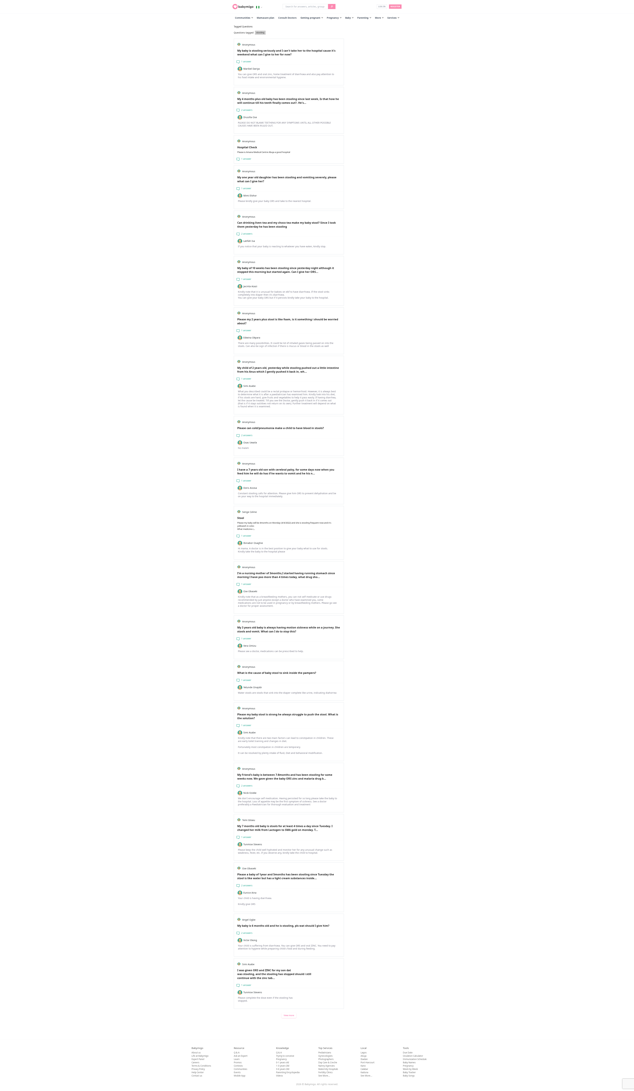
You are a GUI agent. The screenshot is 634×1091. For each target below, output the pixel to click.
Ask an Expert (240, 1055)
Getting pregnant (310, 17)
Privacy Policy (198, 1069)
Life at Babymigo (200, 1055)
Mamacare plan (265, 17)
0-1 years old (282, 1062)
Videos (279, 1075)
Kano (363, 1065)
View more (289, 1015)
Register (395, 6)
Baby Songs (409, 1075)
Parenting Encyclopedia (287, 1072)
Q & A (237, 1052)
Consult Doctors (287, 17)
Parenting (363, 17)
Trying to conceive (285, 1055)
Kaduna (364, 1072)
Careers (195, 1062)
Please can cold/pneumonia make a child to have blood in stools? (280, 428)
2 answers (246, 110)
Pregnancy (333, 17)
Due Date (408, 1052)
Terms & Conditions (201, 1065)
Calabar (364, 1069)
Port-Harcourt (367, 1062)
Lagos (364, 1052)
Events (237, 1072)
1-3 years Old (282, 1065)
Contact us (197, 1075)
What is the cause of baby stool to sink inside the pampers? (276, 673)
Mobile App (239, 1075)
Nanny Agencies (326, 1065)
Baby (348, 17)
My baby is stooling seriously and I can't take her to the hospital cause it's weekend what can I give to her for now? (286, 52)
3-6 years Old (282, 1069)
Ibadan (364, 1059)
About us (196, 1052)
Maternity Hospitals (328, 1069)
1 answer (246, 61)
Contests (238, 1065)
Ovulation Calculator (413, 1055)
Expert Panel (198, 1059)
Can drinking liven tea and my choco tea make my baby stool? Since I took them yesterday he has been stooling (286, 224)
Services (392, 17)
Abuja (363, 1055)
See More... (324, 1075)
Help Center (198, 1072)
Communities (242, 17)
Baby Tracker (409, 1072)
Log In (382, 6)
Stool (284, 523)
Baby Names (409, 1062)
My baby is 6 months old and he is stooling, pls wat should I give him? (283, 926)
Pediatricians (324, 1052)
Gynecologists (325, 1055)
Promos (238, 1062)
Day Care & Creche (327, 1062)
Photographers (326, 1059)
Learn (237, 1059)
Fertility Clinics (325, 1072)
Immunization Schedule (415, 1059)
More (378, 17)
